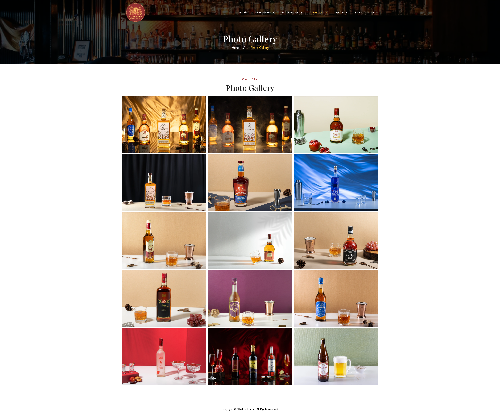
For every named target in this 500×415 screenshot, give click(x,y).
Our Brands (264, 12)
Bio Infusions (293, 12)
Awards (341, 12)
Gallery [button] (318, 12)
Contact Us (364, 12)
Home (243, 12)
